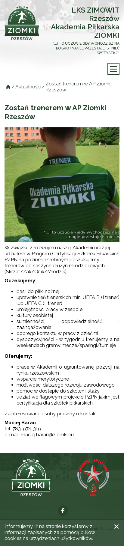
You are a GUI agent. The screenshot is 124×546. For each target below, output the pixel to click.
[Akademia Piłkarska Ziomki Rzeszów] (22, 23)
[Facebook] (63, 511)
